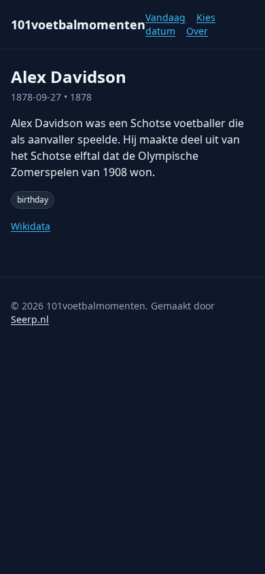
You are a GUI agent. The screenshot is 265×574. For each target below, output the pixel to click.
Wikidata (30, 226)
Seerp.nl (30, 319)
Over (197, 30)
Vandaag (165, 17)
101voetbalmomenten (78, 24)
